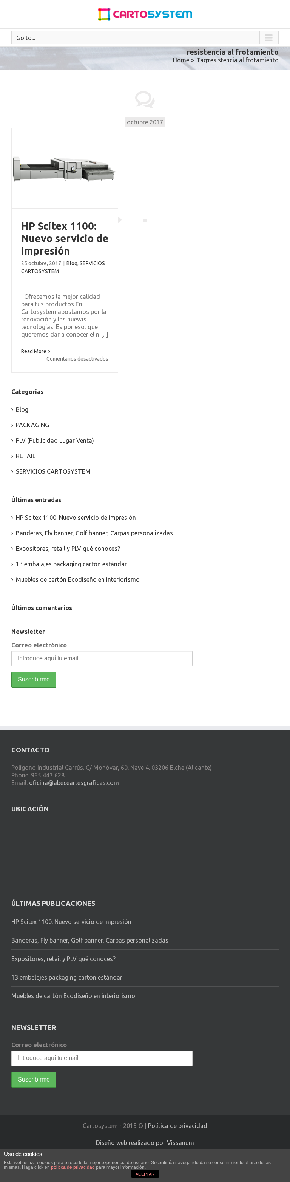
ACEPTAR (145, 1174)
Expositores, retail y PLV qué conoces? (68, 548)
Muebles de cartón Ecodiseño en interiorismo (78, 579)
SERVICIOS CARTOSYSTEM (53, 471)
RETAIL (25, 456)
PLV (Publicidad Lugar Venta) (55, 440)
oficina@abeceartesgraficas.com (74, 782)
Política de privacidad (177, 1125)
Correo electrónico (39, 645)
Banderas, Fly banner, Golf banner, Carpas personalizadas (94, 533)
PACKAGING (32, 425)
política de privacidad (73, 1167)
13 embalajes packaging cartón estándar (71, 564)
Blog (71, 263)
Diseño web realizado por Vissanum (145, 1142)
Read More (33, 351)
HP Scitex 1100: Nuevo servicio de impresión (64, 238)
